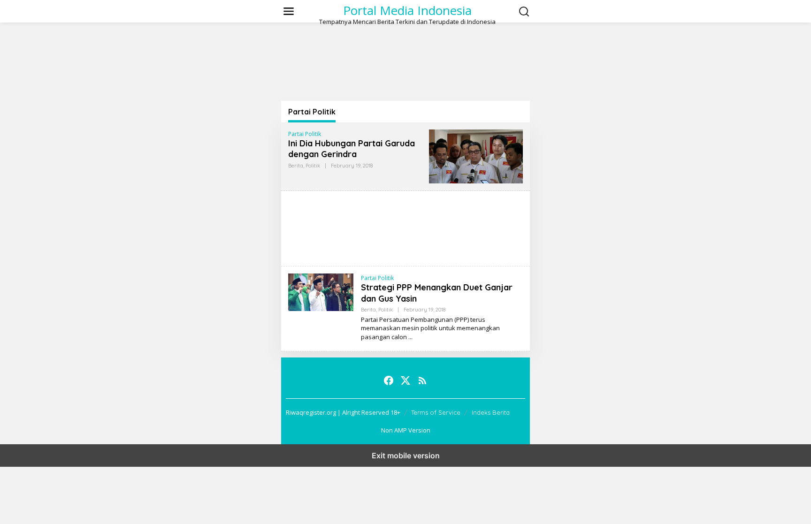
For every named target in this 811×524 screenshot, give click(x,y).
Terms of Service (435, 412)
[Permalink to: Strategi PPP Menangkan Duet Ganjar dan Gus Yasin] (321, 291)
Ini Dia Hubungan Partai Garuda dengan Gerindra (351, 148)
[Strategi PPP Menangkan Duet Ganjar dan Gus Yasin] (410, 337)
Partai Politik (304, 134)
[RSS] (422, 380)
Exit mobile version (406, 455)
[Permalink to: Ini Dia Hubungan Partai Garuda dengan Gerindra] (476, 155)
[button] (524, 12)
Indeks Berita (491, 412)
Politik (313, 165)
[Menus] (288, 11)
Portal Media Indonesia (407, 10)
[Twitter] (405, 380)
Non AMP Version (405, 430)
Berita (295, 165)
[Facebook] (389, 380)
